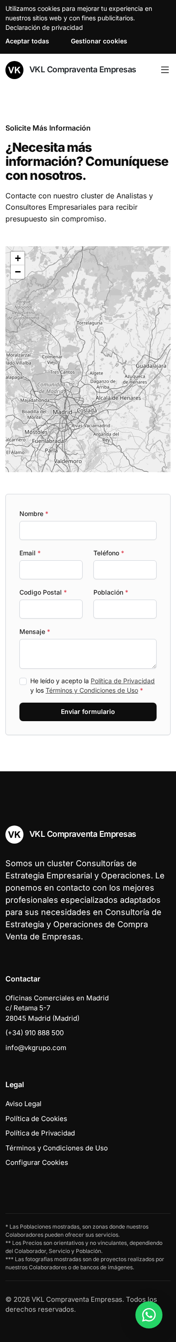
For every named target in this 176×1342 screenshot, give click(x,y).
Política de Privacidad (123, 681)
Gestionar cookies (99, 41)
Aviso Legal (23, 1103)
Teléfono (108, 553)
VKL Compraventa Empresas (81, 69)
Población (110, 592)
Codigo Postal (43, 592)
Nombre (33, 513)
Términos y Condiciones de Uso (92, 690)
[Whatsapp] (148, 1314)
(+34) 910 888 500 (34, 1032)
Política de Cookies (36, 1118)
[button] (96, 373)
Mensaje (34, 631)
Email (30, 553)
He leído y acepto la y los (92, 685)
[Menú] (165, 70)
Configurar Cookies (36, 1162)
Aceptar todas (27, 41)
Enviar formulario (88, 711)
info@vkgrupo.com (35, 1047)
